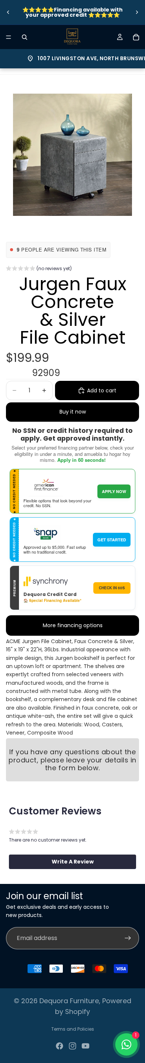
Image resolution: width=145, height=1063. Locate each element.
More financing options (73, 625)
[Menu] (8, 37)
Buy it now (72, 411)
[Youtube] (85, 1045)
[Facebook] (59, 1045)
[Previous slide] (8, 12)
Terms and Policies (72, 1029)
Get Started (111, 539)
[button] (39, 269)
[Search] (24, 37)
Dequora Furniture (69, 1000)
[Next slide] (137, 12)
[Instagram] (72, 1045)
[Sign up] (128, 938)
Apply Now (114, 491)
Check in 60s (112, 587)
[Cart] (136, 37)
